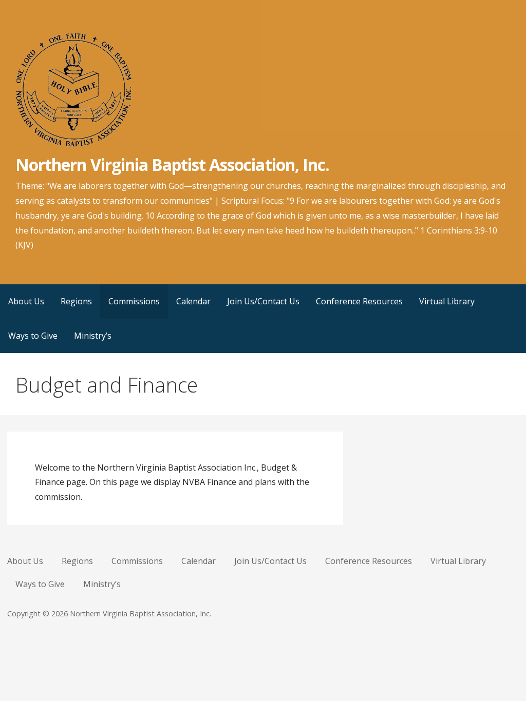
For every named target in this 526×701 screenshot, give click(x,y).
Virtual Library (447, 301)
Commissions (134, 301)
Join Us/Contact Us (263, 301)
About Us (26, 301)
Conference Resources (359, 301)
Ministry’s (92, 335)
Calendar (193, 301)
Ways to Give (33, 335)
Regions (76, 301)
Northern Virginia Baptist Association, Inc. (172, 164)
